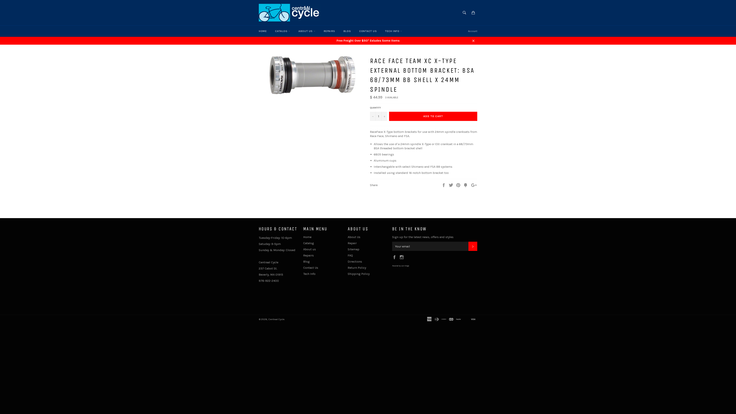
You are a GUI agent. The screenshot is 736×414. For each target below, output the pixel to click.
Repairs (329, 31)
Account (472, 31)
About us (305, 31)
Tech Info (392, 31)
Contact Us (368, 31)
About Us (354, 237)
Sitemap (353, 249)
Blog (347, 31)
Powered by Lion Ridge (400, 266)
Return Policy (357, 267)
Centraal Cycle (276, 319)
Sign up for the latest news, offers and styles (422, 237)
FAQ (350, 255)
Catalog (281, 31)
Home (263, 31)
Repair (352, 243)
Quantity (375, 107)
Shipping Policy (359, 274)
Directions (355, 261)
